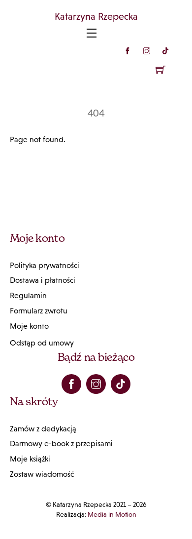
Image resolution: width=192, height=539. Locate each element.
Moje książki (30, 459)
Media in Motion (112, 514)
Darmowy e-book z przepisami (61, 443)
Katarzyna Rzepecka (96, 16)
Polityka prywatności (44, 265)
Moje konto (29, 326)
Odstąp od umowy (42, 343)
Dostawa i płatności (42, 280)
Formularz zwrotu (38, 311)
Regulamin (28, 295)
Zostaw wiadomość (42, 474)
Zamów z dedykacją (43, 428)
